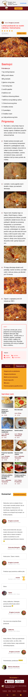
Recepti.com (3, 686)
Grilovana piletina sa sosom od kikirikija (7, 473)
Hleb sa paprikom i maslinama (7, 427)
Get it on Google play (19, 681)
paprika (8, 357)
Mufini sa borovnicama (11, 377)
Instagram (19, 690)
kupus (7, 355)
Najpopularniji (20, 366)
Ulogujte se (18, 8)
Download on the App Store (9, 681)
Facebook (5, 690)
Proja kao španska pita (7, 450)
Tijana (10, 592)
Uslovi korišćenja (22, 686)
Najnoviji (7, 366)
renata (18, 577)
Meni (14, 695)
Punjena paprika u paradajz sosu (21, 473)
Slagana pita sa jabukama (12, 371)
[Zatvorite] (1, 3)
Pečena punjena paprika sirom (13, 386)
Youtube (14, 690)
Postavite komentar (20, 494)
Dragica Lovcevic (14, 22)
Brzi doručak (21, 406)
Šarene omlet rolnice (21, 450)
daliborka (11, 629)
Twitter (9, 690)
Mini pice (6, 383)
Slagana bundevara (10, 374)
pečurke (16, 355)
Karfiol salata (21, 427)
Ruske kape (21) (9, 380)
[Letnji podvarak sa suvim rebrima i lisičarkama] (15, 170)
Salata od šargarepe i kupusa (7, 406)
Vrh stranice (13, 677)
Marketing (7, 687)
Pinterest (24, 690)
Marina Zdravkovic (14, 666)
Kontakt (13, 687)
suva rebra (17, 357)
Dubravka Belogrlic (14, 547)
